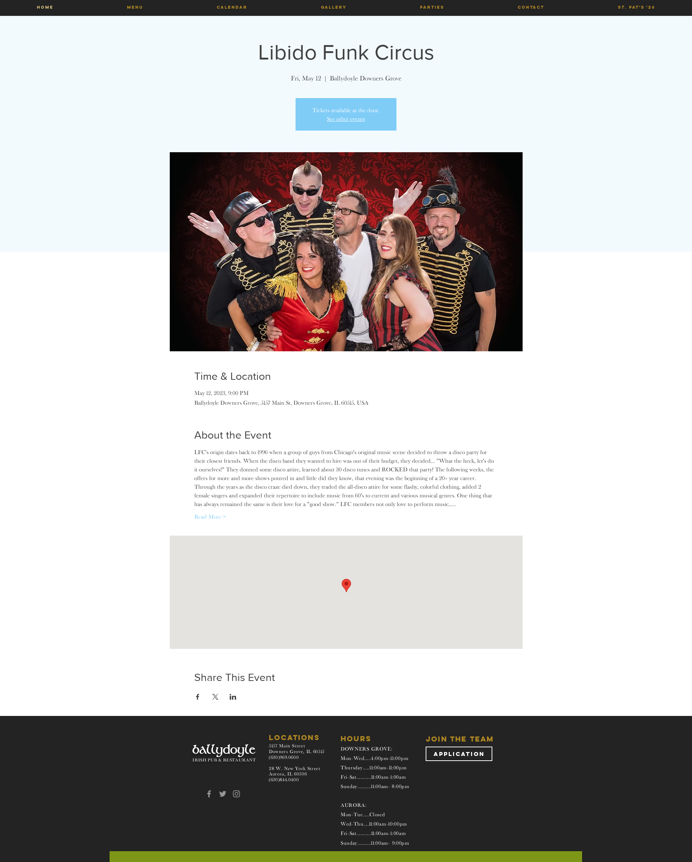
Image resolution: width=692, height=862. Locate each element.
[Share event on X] (215, 697)
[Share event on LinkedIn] (233, 697)
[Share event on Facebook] (197, 697)
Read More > (210, 516)
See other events (346, 118)
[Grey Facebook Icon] (209, 794)
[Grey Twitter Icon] (222, 794)
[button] (135, 7)
